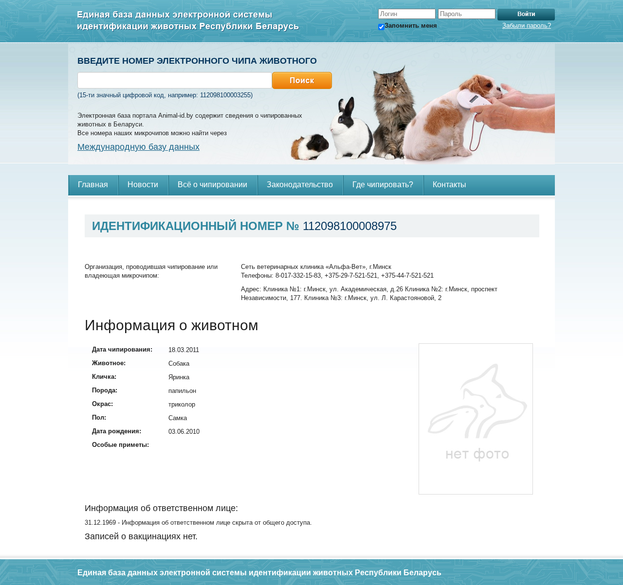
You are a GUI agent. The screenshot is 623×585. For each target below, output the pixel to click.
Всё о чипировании (212, 184)
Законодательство (300, 184)
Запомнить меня (411, 25)
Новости (143, 184)
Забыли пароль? (526, 25)
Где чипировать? (382, 184)
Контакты (449, 184)
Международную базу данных (138, 147)
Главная (93, 184)
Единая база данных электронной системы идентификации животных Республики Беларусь (188, 21)
